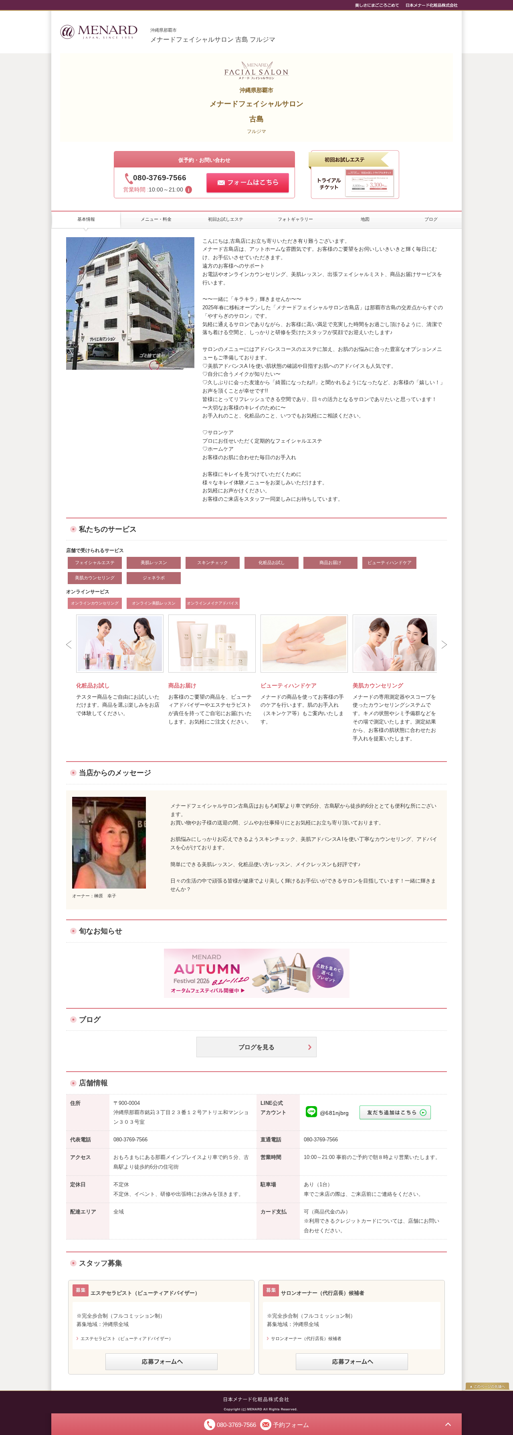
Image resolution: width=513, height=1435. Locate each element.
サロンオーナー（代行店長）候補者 (306, 1338)
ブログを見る (256, 1047)
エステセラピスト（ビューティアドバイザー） (127, 1338)
